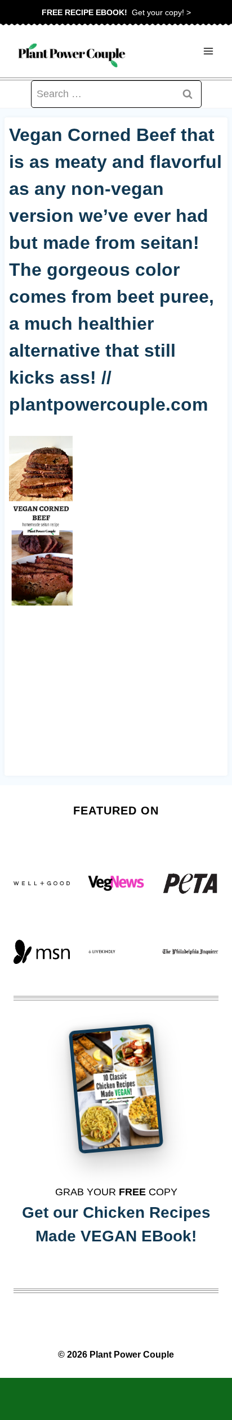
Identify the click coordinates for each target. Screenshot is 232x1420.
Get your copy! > (116, 12)
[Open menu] (208, 51)
